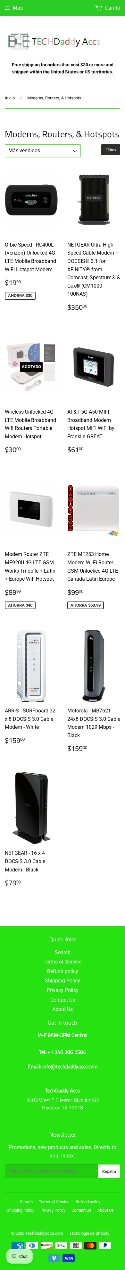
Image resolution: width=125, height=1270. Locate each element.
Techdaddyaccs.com (44, 1233)
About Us (62, 1009)
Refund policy (62, 971)
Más (18, 8)
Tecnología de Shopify (89, 1233)
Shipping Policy (62, 981)
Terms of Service (62, 962)
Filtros (110, 149)
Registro (109, 1171)
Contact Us (62, 1000)
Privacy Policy (63, 990)
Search (63, 952)
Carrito (112, 8)
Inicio (10, 98)
